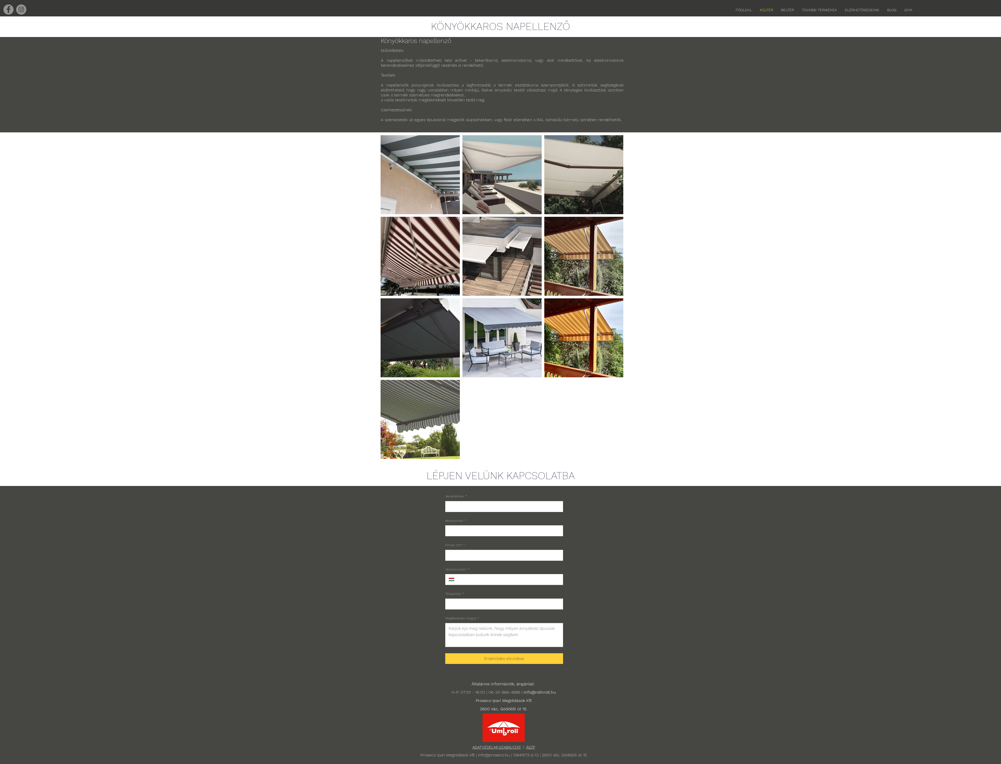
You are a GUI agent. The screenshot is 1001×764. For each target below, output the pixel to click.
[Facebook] (8, 9)
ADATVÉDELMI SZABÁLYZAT (496, 747)
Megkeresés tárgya (462, 618)
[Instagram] (21, 9)
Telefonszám (457, 569)
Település (454, 594)
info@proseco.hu (494, 755)
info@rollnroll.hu (540, 692)
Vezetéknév (456, 496)
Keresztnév (455, 521)
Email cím (455, 545)
